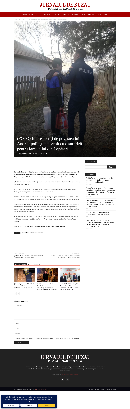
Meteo (99, 14)
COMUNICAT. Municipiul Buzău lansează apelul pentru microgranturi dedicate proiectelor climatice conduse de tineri (100, 223)
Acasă (15, 19)
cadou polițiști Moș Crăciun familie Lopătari (32, 232)
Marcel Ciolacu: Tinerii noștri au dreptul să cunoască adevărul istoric (100, 213)
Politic (38, 14)
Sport (106, 14)
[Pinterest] (37, 165)
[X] (33, 165)
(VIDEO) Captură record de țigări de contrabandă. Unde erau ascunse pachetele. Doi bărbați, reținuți (24, 285)
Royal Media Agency (40, 389)
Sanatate (57, 14)
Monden (91, 14)
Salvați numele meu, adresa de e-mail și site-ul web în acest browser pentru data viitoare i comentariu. (48, 338)
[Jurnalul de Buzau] (65, 6)
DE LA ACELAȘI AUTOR (34, 264)
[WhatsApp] (41, 165)
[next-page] (18, 293)
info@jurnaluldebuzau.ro (70, 375)
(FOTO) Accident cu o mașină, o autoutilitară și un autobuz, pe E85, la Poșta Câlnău (65, 257)
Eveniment (47, 14)
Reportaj (75, 14)
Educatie (66, 14)
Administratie (27, 14)
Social (83, 14)
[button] (113, 15)
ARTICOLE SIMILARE (20, 264)
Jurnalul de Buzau (26, 153)
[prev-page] (15, 293)
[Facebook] (28, 165)
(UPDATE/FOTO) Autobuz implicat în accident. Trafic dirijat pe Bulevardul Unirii (28, 257)
